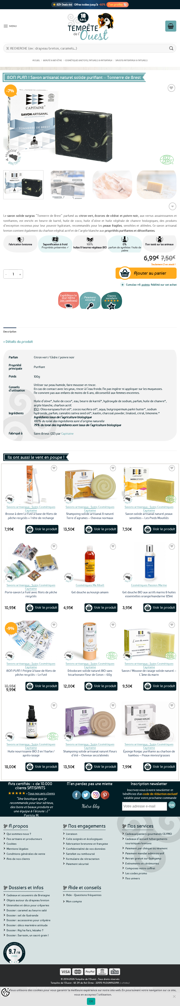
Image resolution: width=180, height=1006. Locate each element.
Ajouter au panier (150, 272)
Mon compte (74, 901)
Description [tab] (9, 331)
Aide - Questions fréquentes (83, 895)
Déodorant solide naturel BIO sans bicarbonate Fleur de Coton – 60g (90, 672)
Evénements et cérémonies (142, 863)
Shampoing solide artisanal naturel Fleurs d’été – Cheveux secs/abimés (90, 753)
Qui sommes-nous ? (19, 833)
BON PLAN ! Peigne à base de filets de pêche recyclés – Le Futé (31, 672)
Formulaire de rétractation (82, 858)
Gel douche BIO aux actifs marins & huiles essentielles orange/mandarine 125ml (149, 594)
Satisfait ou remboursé (80, 853)
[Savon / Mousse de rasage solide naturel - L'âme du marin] (149, 641)
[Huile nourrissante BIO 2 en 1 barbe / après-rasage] (31, 721)
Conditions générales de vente (26, 853)
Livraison (71, 833)
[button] (10, 26)
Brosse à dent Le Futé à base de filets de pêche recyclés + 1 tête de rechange (31, 515)
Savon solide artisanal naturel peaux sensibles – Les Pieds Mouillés (149, 515)
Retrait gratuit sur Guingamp (143, 858)
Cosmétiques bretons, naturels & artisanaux (88, 60)
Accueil (36, 60)
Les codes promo (136, 873)
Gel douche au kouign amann (89, 592)
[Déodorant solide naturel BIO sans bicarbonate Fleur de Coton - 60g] (90, 641)
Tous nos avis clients (41, 793)
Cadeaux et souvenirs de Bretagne (28, 895)
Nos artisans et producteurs (24, 839)
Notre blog (91, 806)
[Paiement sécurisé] (90, 309)
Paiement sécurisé (77, 864)
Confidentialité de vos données (85, 848)
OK (91, 1001)
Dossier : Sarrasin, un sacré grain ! (28, 935)
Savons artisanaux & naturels (131, 60)
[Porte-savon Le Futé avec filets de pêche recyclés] (31, 562)
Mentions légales (17, 848)
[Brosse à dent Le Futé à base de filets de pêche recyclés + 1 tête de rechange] (31, 484)
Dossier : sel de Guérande (22, 915)
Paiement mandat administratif (144, 853)
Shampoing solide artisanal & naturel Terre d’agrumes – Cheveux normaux (90, 515)
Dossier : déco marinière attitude (27, 925)
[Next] (168, 125)
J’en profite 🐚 (117, 4)
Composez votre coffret (140, 868)
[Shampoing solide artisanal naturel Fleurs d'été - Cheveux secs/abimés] (90, 721)
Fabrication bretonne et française (87, 843)
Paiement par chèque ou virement (146, 848)
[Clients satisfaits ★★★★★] (111, 309)
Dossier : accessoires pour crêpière (28, 920)
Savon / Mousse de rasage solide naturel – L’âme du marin (149, 672)
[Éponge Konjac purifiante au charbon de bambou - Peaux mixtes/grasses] (149, 721)
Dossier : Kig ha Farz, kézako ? (25, 930)
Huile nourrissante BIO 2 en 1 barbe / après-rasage (31, 753)
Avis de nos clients (18, 858)
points (146, 284)
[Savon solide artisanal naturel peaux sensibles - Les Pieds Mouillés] (149, 484)
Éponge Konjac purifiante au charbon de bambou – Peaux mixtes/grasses (149, 753)
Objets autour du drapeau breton (28, 900)
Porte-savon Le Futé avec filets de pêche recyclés (31, 594)
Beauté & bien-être (52, 60)
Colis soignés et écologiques (84, 839)
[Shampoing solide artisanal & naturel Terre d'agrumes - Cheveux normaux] (90, 484)
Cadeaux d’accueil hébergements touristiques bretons (146, 841)
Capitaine (67, 433)
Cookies (11, 843)
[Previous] (12, 125)
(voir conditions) (68, 300)
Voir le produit (46, 529)
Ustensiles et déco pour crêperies (28, 905)
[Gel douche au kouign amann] (90, 562)
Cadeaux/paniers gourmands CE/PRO (148, 833)
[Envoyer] (171, 48)
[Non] (174, 997)
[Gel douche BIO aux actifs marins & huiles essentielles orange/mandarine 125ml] (149, 562)
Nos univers (132, 878)
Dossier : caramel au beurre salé (27, 910)
